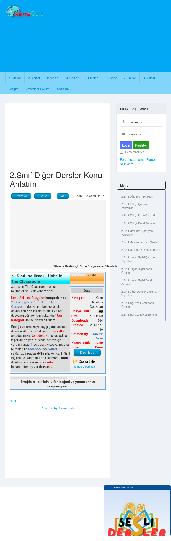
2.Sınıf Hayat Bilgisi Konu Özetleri (136, 270)
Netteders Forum (37, 89)
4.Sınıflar (72, 78)
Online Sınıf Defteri (121, 487)
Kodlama (63, 89)
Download (87, 352)
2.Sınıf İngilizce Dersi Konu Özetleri (137, 304)
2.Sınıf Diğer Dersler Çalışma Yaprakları (139, 293)
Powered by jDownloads (58, 408)
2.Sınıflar (34, 78)
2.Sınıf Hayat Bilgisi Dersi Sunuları (136, 282)
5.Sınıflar (92, 78)
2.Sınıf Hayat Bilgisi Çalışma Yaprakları (138, 259)
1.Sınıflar (15, 78)
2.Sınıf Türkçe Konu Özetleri (138, 215)
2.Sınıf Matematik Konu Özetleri (140, 242)
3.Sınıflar (53, 78)
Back (13, 400)
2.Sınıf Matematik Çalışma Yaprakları (137, 232)
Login (126, 145)
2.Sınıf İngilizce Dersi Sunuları (139, 314)
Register (141, 145)
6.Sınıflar (111, 78)
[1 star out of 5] (71, 274)
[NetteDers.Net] (24, 11)
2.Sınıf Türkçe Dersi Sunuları (138, 223)
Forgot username (132, 159)
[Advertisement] (109, 35)
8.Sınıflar (149, 78)
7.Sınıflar (130, 78)
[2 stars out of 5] (73, 274)
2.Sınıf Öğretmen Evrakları (137, 196)
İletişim (13, 89)
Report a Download (83, 366)
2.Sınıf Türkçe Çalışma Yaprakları (134, 206)
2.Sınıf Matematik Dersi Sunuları (140, 249)
